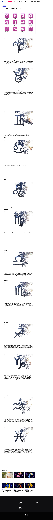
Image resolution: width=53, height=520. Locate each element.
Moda (15, 1)
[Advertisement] (18, 101)
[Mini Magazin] (7, 1)
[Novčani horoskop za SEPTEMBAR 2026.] (7, 475)
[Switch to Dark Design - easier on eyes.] (48, 1)
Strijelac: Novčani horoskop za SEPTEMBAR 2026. (18, 491)
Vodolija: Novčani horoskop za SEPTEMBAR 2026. (29, 480)
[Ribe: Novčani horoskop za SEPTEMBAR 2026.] (19, 475)
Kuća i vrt (38, 1)
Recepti (25, 1)
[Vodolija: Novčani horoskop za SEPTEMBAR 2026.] (30, 475)
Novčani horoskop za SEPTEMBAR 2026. (5, 480)
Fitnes (35, 1)
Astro (22, 1)
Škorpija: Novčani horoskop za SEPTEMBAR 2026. (29, 491)
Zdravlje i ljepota (30, 1)
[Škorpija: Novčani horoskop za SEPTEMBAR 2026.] (30, 485)
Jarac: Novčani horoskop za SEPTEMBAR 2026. (6, 491)
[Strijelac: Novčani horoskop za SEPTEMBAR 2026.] (19, 485)
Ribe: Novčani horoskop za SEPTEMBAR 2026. (18, 480)
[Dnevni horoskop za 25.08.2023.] (18, 23)
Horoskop (18, 1)
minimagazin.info (8, 467)
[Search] (50, 1)
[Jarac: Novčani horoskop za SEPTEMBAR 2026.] (7, 485)
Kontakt (37, 502)
